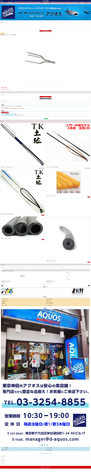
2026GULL (2, 267)
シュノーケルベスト (46, 267)
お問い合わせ (2, 102)
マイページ (40, 453)
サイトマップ (2, 462)
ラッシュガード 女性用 (62, 267)
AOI (13, 267)
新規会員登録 (45, 453)
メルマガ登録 (49, 453)
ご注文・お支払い (5, 299)
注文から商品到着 (50, 303)
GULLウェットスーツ (39, 267)
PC (49, 466)
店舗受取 (3, 303)
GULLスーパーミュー (24, 267)
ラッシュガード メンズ (54, 267)
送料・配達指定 (49, 299)
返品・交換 (48, 301)
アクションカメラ (8, 267)
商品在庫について (5, 301)
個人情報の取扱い (3, 461)
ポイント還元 (4, 305)
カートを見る (2, 457)
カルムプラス (17, 267)
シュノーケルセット (31, 267)
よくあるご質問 (49, 305)
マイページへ (2, 458)
